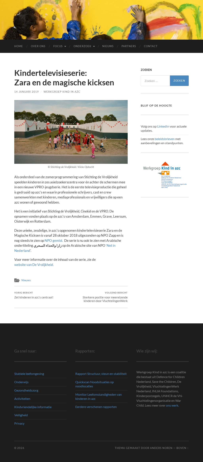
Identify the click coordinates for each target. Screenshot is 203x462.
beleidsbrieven (165, 139)
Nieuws (108, 46)
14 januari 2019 (26, 91)
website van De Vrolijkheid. (34, 265)
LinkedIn (163, 126)
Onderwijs (21, 382)
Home (18, 46)
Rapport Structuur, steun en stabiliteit (101, 373)
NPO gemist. (54, 240)
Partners (129, 46)
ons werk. (172, 405)
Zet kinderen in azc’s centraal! (33, 295)
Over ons (38, 46)
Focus (58, 46)
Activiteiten (22, 398)
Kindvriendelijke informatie (33, 407)
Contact (151, 46)
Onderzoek (82, 46)
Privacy (19, 423)
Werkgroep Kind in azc (62, 91)
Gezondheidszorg (26, 390)
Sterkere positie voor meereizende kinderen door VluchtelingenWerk (105, 297)
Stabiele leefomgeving (29, 373)
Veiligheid (21, 415)
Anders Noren (161, 448)
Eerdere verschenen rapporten (96, 407)
